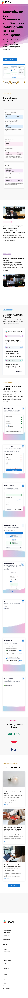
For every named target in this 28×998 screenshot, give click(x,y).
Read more (6, 804)
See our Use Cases (9, 59)
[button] (26, 2)
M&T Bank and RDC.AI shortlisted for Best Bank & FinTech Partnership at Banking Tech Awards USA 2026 (13, 829)
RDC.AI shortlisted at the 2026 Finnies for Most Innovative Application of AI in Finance (13, 791)
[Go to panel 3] (15, 591)
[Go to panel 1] (12, 591)
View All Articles (14, 885)
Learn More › (19, 371)
